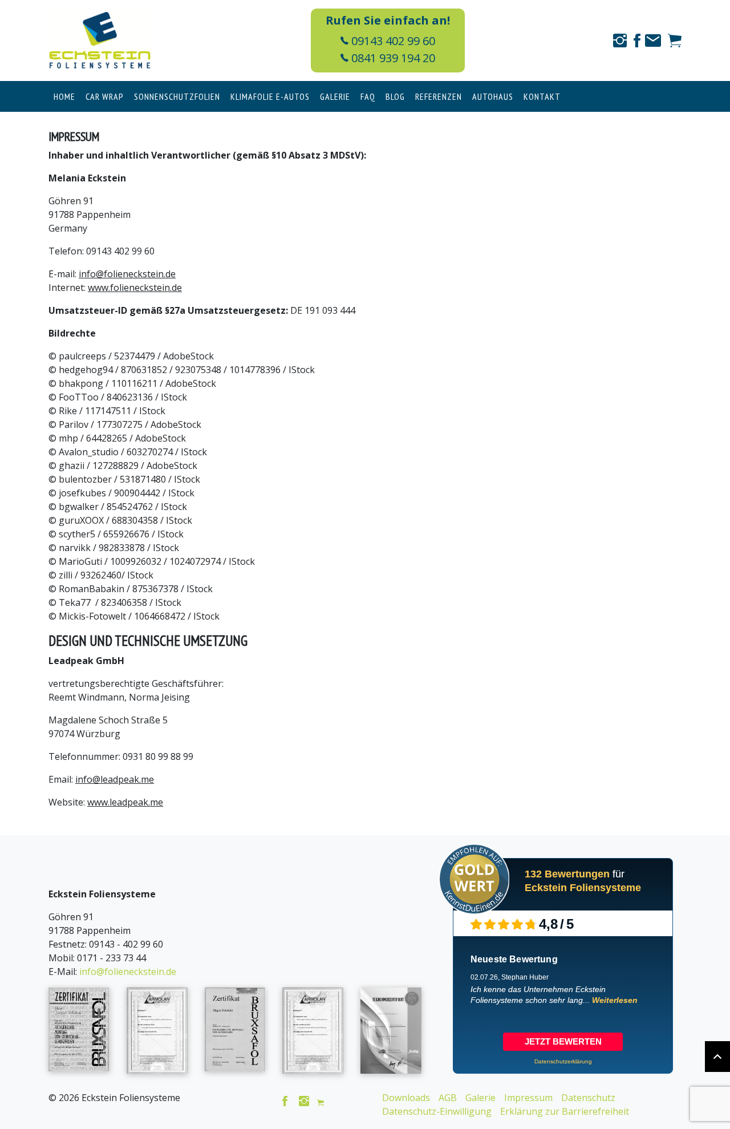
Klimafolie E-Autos (270, 96)
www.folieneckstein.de (135, 287)
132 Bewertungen (567, 874)
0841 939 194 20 (391, 58)
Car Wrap (105, 96)
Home (64, 96)
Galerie (335, 96)
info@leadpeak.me (114, 779)
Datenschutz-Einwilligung (437, 1111)
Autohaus (492, 96)
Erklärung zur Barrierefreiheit (564, 1111)
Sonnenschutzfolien (177, 96)
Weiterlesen (615, 1000)
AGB (448, 1097)
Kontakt (542, 96)
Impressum (528, 1097)
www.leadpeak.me (125, 802)
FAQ (367, 96)
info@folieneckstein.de (127, 274)
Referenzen (438, 96)
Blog (395, 96)
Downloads (406, 1097)
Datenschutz (588, 1097)
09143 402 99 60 (391, 40)
